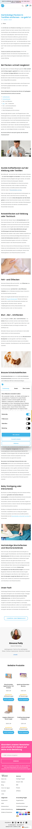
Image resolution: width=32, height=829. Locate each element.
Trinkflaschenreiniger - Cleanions (23, 718)
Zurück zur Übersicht (16, 618)
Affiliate (18, 791)
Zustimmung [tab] (5, 388)
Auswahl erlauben (16, 439)
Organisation (20, 800)
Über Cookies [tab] (26, 388)
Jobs (2, 794)
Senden (16, 761)
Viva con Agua (5, 788)
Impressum (4, 800)
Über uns (3, 779)
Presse (18, 788)
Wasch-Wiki (19, 782)
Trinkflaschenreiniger (22, 806)
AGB (2, 803)
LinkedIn (15, 654)
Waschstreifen (20, 803)
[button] (30, 6)
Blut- (4, 103)
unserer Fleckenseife (12, 299)
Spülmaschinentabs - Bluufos (23, 685)
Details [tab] (16, 388)
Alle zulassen (16, 434)
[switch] (28, 419)
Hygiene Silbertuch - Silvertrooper (9, 718)
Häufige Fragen (20, 779)
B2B (17, 785)
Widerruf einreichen (6, 812)
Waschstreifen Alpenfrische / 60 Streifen (8, 686)
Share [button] (4, 23)
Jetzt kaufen (23, 699)
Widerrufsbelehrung (7, 809)
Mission (3, 782)
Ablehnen (16, 443)
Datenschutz (5, 806)
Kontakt (3, 791)
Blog (2, 785)
